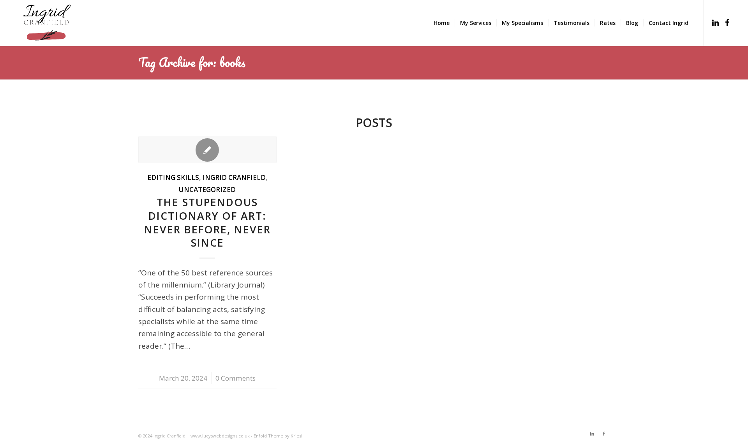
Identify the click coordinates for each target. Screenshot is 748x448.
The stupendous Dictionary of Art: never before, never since (207, 222)
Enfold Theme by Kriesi (278, 436)
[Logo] (47, 23)
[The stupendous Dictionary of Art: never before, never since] (207, 149)
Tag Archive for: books (191, 62)
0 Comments (235, 378)
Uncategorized (207, 189)
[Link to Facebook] (727, 22)
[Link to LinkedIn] (716, 22)
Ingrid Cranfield (234, 177)
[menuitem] (442, 23)
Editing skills (173, 177)
